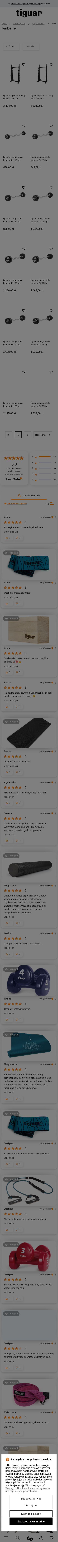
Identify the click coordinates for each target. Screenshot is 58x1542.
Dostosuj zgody (31, 1514)
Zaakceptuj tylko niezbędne (31, 1502)
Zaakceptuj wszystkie (31, 1521)
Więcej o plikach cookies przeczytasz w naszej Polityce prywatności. (27, 1489)
